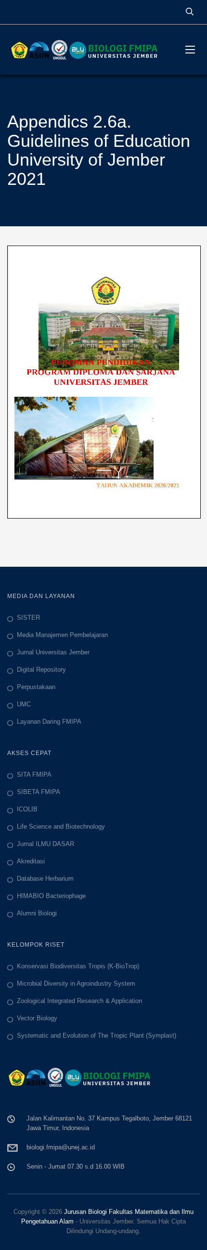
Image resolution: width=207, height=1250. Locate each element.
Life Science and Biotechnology (61, 826)
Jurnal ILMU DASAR (45, 843)
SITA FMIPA (34, 774)
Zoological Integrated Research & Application (79, 1000)
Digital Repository (41, 669)
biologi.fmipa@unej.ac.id (60, 1147)
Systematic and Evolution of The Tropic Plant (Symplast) (96, 1035)
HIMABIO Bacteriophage (51, 895)
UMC (24, 704)
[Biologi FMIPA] (89, 50)
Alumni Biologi (37, 913)
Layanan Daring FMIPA (49, 721)
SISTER (28, 617)
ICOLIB (27, 809)
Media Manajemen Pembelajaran (62, 634)
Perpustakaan (36, 686)
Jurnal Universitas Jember (53, 652)
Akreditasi (31, 861)
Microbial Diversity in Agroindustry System (76, 983)
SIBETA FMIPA (38, 791)
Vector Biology (37, 1018)
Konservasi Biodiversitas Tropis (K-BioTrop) (78, 966)
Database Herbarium (45, 878)
